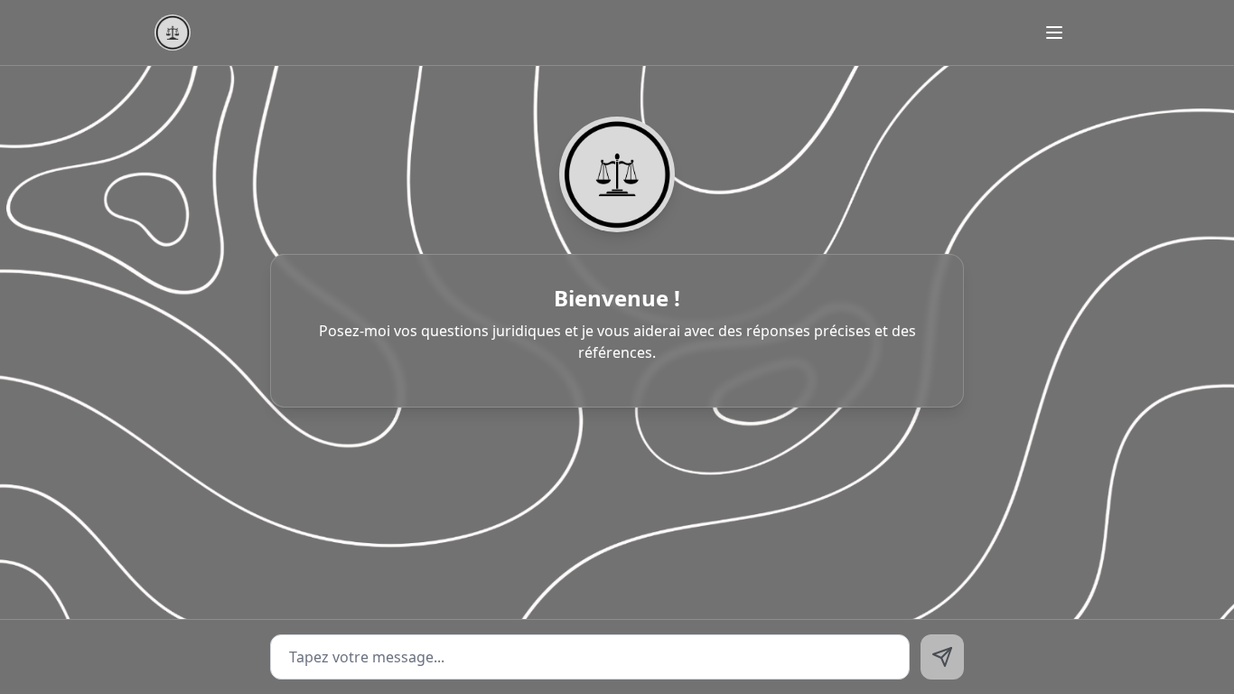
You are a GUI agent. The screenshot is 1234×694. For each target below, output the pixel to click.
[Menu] (1054, 32)
